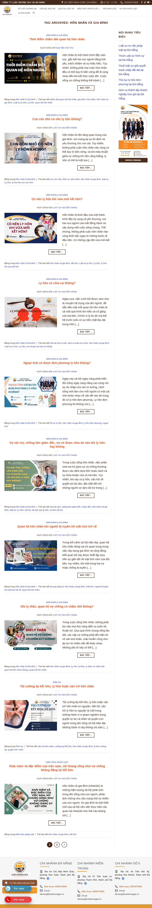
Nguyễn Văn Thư (65, 48)
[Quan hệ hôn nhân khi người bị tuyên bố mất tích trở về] (30, 555)
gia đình (81, 99)
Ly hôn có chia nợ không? (57, 283)
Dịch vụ (66, 179)
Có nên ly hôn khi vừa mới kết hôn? (57, 199)
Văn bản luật (110, 9)
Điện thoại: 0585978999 (55, 886)
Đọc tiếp (86, 88)
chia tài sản (55, 506)
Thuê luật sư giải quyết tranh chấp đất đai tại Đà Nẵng (132, 70)
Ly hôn (31, 102)
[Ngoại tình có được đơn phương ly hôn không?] (30, 391)
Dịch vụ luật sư (66, 9)
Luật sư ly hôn (20, 102)
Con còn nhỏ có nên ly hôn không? (57, 119)
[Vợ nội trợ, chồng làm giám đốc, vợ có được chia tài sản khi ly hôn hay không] (30, 475)
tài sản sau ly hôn (40, 510)
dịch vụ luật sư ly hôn (78, 343)
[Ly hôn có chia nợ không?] (30, 311)
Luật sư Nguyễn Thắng (65, 128)
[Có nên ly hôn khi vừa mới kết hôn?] (30, 227)
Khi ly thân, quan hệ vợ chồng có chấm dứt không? (57, 606)
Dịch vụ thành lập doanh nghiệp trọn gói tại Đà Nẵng (133, 94)
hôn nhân (91, 99)
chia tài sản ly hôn (58, 343)
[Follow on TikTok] (145, 2)
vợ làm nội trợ (56, 510)
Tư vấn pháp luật (128, 9)
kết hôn (74, 263)
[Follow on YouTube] (148, 2)
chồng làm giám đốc (71, 506)
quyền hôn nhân (15, 749)
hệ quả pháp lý (57, 586)
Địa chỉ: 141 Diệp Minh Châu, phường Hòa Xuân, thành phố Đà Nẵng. (57, 874)
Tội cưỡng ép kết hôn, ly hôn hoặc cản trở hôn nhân (57, 686)
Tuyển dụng (24, 13)
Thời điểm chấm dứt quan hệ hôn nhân (57, 39)
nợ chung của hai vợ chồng (39, 346)
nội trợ (28, 510)
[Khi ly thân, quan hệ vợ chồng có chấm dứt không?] (30, 635)
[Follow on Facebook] (142, 2)
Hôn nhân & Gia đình (57, 35)
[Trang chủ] (20, 869)
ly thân (81, 666)
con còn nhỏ (55, 179)
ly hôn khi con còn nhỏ (22, 182)
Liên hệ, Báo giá (48, 9)
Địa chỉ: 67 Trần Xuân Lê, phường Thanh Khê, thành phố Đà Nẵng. (94, 879)
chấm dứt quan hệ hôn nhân (63, 99)
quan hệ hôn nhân (43, 102)
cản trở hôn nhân (46, 746)
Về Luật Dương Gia (27, 9)
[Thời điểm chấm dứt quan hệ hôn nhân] (30, 68)
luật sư (105, 179)
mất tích (90, 586)
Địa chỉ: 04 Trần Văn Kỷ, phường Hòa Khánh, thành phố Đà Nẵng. (132, 874)
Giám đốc (86, 506)
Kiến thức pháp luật (87, 9)
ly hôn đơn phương (93, 423)
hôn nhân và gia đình (91, 179)
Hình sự (57, 682)
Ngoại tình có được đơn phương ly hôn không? (57, 363)
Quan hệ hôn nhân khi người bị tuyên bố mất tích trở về (57, 526)
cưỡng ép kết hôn (63, 746)
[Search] (33, 13)
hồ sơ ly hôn (55, 423)
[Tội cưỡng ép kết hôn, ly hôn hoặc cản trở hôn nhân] (30, 715)
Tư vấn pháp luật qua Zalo (21, 883)
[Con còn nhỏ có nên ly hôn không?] (30, 147)
